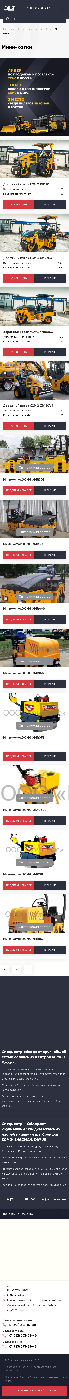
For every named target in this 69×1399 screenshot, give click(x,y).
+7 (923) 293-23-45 (23, 1346)
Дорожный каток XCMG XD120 (26, 184)
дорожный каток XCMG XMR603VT (29, 332)
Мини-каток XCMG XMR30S (24, 544)
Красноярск (50, 8)
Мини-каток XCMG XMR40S (24, 608)
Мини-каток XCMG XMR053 (23, 737)
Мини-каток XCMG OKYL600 (25, 810)
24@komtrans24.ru (15, 1295)
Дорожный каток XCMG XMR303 (27, 258)
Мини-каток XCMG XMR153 (23, 939)
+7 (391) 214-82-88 (36, 8)
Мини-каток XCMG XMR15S (23, 673)
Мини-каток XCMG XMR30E (23, 479)
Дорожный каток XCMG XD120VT (28, 406)
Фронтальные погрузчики (18, 1213)
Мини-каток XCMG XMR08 (23, 874)
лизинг (50, 204)
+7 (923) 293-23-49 (23, 1336)
